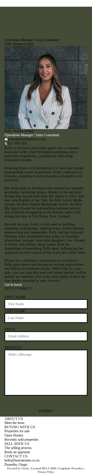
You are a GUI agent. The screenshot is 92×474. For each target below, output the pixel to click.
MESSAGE (12, 347)
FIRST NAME (15, 297)
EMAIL (10, 329)
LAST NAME (14, 311)
